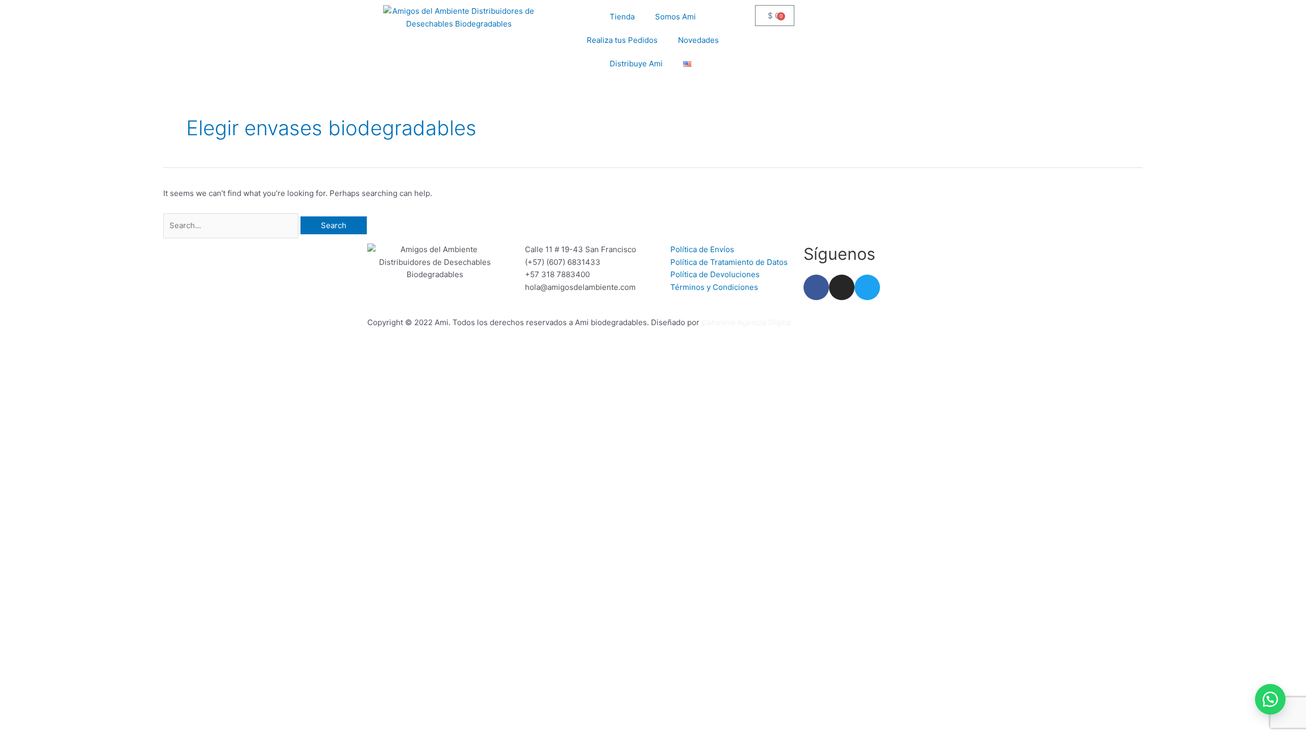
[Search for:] (231, 225)
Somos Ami (675, 16)
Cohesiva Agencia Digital (746, 322)
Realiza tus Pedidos (622, 40)
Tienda (622, 16)
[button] (1270, 699)
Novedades (698, 40)
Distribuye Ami (636, 63)
